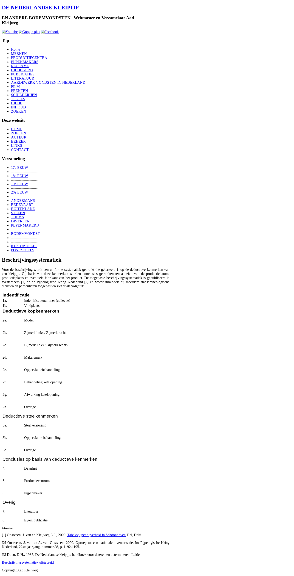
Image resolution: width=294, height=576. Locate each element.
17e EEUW (19, 167)
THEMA (17, 217)
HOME (16, 129)
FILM (15, 87)
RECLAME (20, 66)
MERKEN (19, 53)
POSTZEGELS (22, 250)
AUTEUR (18, 137)
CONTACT (20, 150)
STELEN (18, 213)
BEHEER (18, 141)
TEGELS (18, 99)
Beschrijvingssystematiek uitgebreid (28, 562)
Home (15, 49)
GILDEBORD (22, 70)
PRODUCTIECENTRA (29, 58)
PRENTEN (19, 91)
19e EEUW (19, 184)
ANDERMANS (23, 200)
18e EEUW (19, 176)
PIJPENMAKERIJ (25, 225)
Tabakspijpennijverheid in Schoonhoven (96, 535)
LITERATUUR (22, 78)
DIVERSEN (20, 221)
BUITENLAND (23, 209)
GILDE (16, 103)
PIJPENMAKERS (24, 62)
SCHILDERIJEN (24, 95)
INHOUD (18, 107)
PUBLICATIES (22, 74)
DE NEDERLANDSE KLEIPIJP (40, 8)
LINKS (16, 145)
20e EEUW (19, 192)
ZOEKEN (18, 111)
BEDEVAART (22, 205)
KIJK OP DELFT (24, 246)
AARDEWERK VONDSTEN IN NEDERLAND (48, 82)
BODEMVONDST (25, 233)
